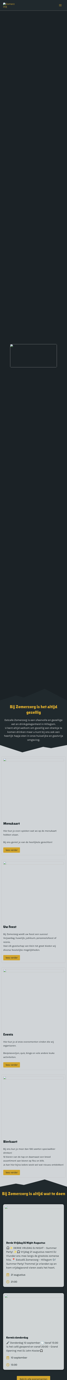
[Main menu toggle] (60, 5)
